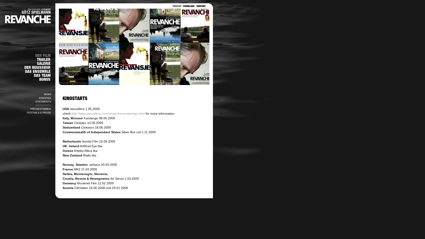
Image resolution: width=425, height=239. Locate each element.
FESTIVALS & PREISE (39, 112)
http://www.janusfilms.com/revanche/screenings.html (108, 113)
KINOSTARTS (43, 105)
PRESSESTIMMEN (40, 109)
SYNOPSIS (45, 98)
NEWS (47, 94)
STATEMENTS (43, 101)
